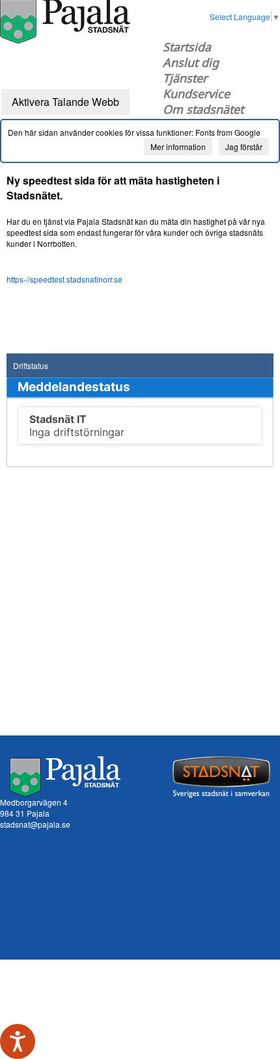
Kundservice (196, 93)
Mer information (178, 146)
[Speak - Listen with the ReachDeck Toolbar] (17, 1041)
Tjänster (185, 78)
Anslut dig (191, 62)
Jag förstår (243, 146)
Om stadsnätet (203, 109)
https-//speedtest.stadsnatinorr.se (64, 279)
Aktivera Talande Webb (65, 101)
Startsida (187, 47)
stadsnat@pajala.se (35, 824)
